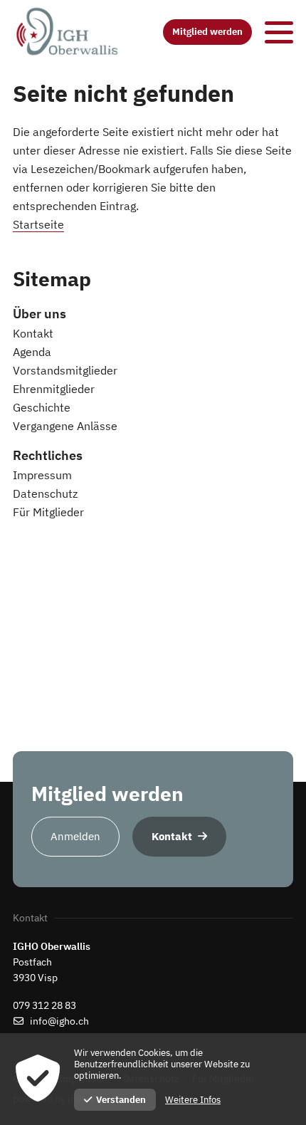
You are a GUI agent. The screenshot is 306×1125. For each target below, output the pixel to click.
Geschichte (41, 407)
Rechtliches (48, 455)
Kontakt (33, 333)
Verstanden (121, 1100)
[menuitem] (153, 314)
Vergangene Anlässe (65, 426)
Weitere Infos (193, 1100)
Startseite (38, 224)
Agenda (32, 352)
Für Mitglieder (48, 512)
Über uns (39, 313)
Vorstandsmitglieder (65, 370)
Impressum (42, 475)
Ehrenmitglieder (54, 389)
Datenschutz (45, 493)
